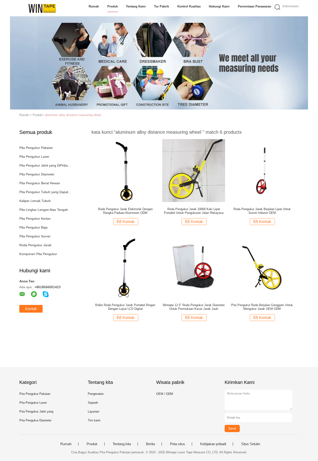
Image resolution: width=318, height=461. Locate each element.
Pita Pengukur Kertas (35, 218)
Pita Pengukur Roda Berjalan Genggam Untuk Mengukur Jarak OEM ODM (262, 307)
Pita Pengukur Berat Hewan (39, 183)
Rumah (94, 6)
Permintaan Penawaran (254, 6)
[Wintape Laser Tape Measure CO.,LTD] (42, 8)
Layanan (93, 411)
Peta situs (177, 444)
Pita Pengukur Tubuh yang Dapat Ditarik (45, 192)
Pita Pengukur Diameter (36, 174)
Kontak (31, 309)
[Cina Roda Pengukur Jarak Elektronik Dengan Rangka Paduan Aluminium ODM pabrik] (125, 170)
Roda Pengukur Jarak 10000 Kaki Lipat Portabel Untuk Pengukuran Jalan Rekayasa (193, 211)
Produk (112, 6)
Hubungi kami (219, 6)
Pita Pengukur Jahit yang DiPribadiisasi (45, 165)
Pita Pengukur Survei (34, 236)
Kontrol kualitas (189, 6)
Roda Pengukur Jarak (35, 245)
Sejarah (93, 402)
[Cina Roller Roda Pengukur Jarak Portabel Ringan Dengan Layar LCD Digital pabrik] (125, 266)
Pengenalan (96, 394)
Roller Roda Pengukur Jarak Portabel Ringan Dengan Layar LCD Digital (125, 307)
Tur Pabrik (161, 6)
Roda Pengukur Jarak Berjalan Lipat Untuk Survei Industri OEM (262, 211)
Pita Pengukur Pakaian (36, 148)
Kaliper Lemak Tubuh (35, 201)
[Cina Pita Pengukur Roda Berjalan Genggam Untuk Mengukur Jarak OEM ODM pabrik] (262, 266)
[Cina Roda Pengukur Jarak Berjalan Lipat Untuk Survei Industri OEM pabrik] (262, 170)
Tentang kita (122, 444)
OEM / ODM (164, 394)
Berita (150, 444)
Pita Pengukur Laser (34, 156)
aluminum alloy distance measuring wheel (73, 115)
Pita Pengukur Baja (33, 227)
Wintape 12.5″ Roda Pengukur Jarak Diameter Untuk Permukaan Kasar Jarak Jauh (194, 307)
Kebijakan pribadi (213, 444)
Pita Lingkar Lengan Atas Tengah (43, 210)
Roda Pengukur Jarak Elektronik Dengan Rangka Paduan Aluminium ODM (125, 211)
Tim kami (94, 420)
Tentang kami (136, 6)
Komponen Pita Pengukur (38, 254)
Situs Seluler (250, 444)
